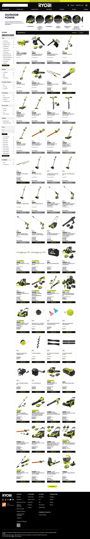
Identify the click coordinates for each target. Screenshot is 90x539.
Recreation (49, 9)
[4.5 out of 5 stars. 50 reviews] (49, 387)
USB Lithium (41, 504)
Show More (5, 65)
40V (40, 499)
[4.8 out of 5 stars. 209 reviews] (34, 417)
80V (40, 502)
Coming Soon (23, 63)
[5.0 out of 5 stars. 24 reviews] (34, 297)
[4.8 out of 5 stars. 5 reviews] (49, 297)
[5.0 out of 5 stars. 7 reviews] (18, 357)
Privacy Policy (35, 534)
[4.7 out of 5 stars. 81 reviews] (18, 477)
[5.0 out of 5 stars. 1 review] (18, 178)
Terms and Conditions (26, 534)
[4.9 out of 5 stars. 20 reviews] (64, 387)
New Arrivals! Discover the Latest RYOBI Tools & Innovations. (45, 1)
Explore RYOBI (5, 9)
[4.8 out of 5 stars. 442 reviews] (49, 417)
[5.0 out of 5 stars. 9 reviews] (18, 387)
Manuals (19, 497)
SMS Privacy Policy (43, 534)
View (4, 134)
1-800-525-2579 (17, 534)
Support (72, 5)
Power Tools (20, 9)
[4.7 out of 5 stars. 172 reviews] (64, 447)
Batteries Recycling (19, 505)
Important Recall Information (20, 514)
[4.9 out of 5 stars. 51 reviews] (34, 447)
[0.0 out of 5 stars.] (34, 327)
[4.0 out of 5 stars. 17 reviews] (64, 297)
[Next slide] (82, 20)
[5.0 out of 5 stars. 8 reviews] (64, 477)
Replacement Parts (21, 502)
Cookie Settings (18, 536)
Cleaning (62, 9)
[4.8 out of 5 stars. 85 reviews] (34, 477)
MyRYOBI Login (79, 5)
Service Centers (20, 508)
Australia (52, 497)
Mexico (51, 504)
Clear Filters (8, 35)
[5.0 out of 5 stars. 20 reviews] (49, 88)
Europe (51, 502)
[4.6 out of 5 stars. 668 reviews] (18, 417)
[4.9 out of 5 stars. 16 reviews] (18, 327)
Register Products (21, 511)
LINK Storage (42, 507)
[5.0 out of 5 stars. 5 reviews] (49, 327)
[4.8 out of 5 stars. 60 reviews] (18, 447)
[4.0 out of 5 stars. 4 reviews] (18, 297)
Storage (74, 9)
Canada (51, 499)
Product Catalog (42, 514)
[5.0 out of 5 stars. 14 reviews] (64, 88)
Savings (86, 9)
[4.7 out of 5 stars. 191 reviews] (49, 447)
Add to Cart (53, 92)
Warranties (19, 499)
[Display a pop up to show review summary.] (52, 388)
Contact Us (19, 518)
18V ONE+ (41, 497)
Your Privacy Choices (7, 536)
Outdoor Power (34, 9)
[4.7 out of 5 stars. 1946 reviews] (64, 417)
